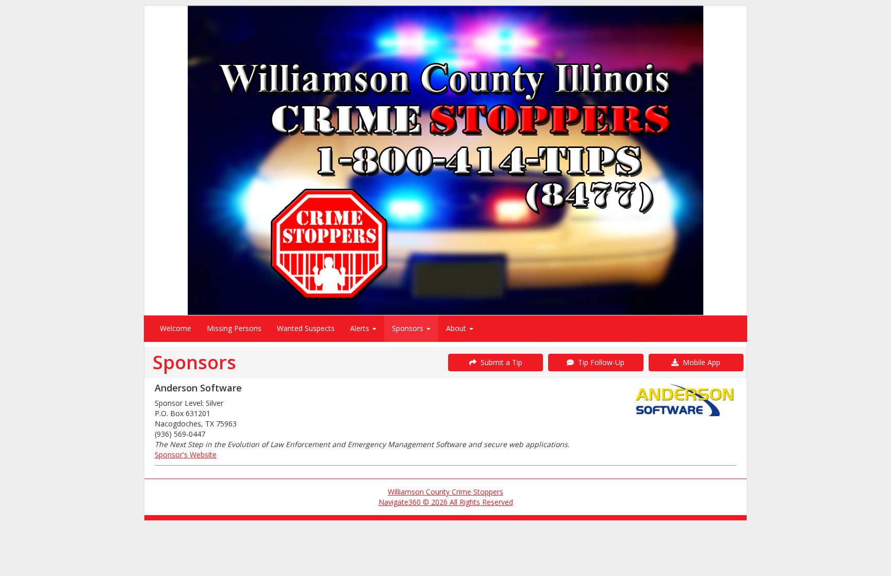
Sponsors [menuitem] (408, 328)
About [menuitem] (457, 328)
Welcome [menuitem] (175, 328)
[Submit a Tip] (445, 160)
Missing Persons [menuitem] (234, 328)
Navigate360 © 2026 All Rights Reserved (445, 502)
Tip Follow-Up (599, 362)
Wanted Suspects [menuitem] (306, 328)
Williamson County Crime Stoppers (445, 492)
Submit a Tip (499, 362)
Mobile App (699, 362)
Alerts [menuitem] (360, 328)
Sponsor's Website (186, 454)
